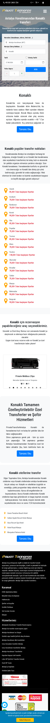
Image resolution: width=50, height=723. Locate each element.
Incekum (21, 198)
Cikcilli (21, 190)
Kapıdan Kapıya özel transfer (11, 655)
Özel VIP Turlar (7, 663)
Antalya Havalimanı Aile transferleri (13, 640)
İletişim (4, 615)
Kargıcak (21, 300)
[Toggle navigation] (45, 11)
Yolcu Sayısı (8, 69)
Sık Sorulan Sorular (8, 611)
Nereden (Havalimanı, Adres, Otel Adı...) (18, 38)
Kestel (21, 214)
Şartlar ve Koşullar (8, 603)
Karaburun (21, 206)
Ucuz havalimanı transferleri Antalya (13, 648)
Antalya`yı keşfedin (8, 667)
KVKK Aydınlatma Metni (9, 592)
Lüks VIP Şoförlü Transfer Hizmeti (13, 659)
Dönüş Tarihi (32, 58)
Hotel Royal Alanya (14, 528)
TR (36, 3)
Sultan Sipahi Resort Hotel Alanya (19, 518)
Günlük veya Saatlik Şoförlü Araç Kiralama (16, 636)
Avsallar (21, 269)
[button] (9, 387)
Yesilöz (22, 253)
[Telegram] (4, 705)
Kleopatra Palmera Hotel (16, 532)
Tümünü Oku (25, 129)
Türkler (21, 277)
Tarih (6, 58)
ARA (35, 69)
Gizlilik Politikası (7, 607)
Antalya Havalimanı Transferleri (12, 651)
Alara (21, 245)
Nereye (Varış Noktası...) (13, 47)
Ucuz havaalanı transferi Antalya (12, 644)
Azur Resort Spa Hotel (15, 523)
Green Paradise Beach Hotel (17, 513)
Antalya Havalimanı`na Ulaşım (11, 632)
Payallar (21, 230)
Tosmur (21, 237)
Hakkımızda (6, 600)
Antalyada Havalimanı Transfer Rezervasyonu (16, 625)
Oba (21, 222)
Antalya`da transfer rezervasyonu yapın (14, 629)
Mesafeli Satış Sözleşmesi (10, 596)
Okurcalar (21, 261)
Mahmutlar (21, 293)
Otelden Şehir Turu (8, 671)
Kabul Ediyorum (25, 720)
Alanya (21, 285)
